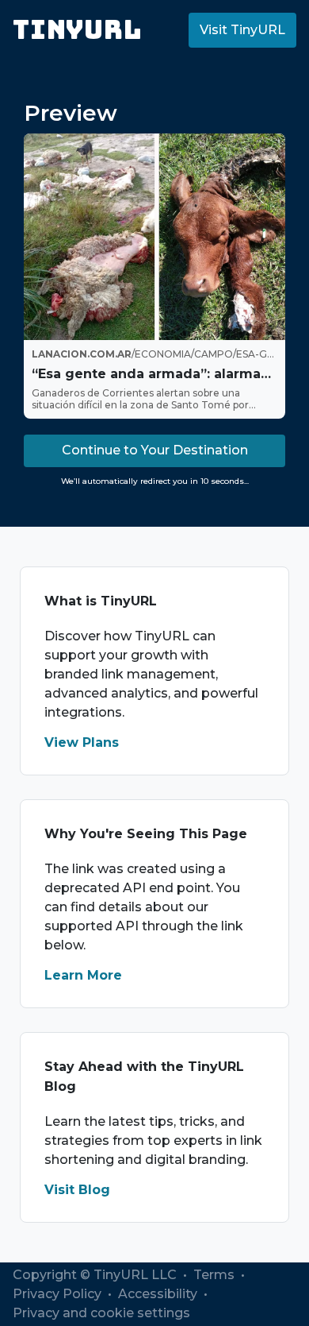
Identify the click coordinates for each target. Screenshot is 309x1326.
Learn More (83, 975)
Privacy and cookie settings (101, 1312)
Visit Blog (77, 1189)
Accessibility (159, 1293)
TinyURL (77, 30)
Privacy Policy (59, 1293)
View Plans (81, 742)
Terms (215, 1274)
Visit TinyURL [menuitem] (242, 29)
